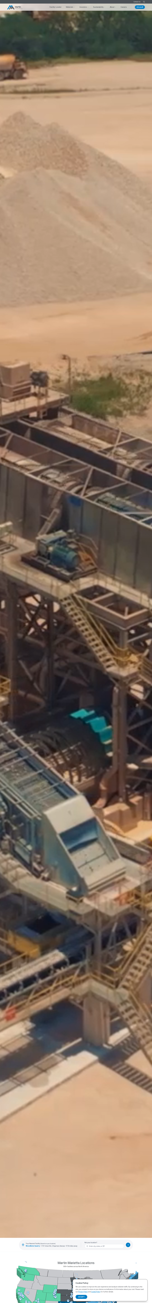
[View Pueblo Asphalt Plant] (55, 1297)
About (112, 7)
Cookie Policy (95, 1292)
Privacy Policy (83, 1292)
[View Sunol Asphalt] (19, 1293)
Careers (124, 7)
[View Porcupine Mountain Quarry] (136, 1272)
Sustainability (98, 7)
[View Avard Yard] (68, 1301)
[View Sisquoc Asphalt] (20, 1299)
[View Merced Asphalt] (22, 1294)
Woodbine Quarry (33, 1246)
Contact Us (137, 2)
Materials (69, 7)
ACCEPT (81, 1297)
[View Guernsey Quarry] (56, 1289)
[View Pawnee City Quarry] (72, 1294)
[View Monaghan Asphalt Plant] (55, 1294)
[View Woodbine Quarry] (71, 1296)
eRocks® (140, 7)
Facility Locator (55, 7)
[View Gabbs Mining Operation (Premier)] (28, 1292)
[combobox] (104, 1246)
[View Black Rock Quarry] (84, 1301)
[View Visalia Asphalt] (23, 1296)
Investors (83, 7)
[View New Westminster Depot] (25, 1270)
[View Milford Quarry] (38, 1295)
